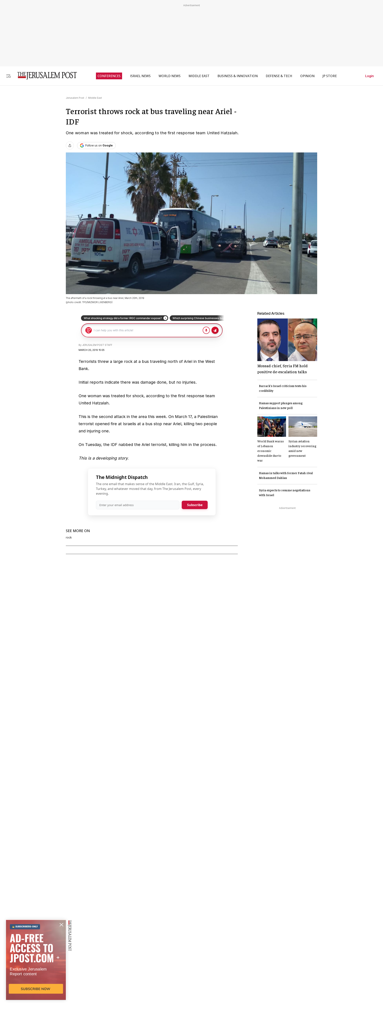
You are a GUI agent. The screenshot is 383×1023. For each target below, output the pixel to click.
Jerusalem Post (75, 97)
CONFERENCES (109, 76)
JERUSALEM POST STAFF (97, 344)
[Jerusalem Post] (44, 76)
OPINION (307, 76)
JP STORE (330, 76)
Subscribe (194, 505)
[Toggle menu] (8, 76)
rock (69, 537)
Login (369, 76)
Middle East (95, 97)
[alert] (36, 977)
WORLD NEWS (170, 76)
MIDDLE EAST (199, 76)
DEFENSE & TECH (279, 76)
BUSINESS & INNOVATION (237, 76)
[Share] (70, 145)
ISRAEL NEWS (140, 76)
